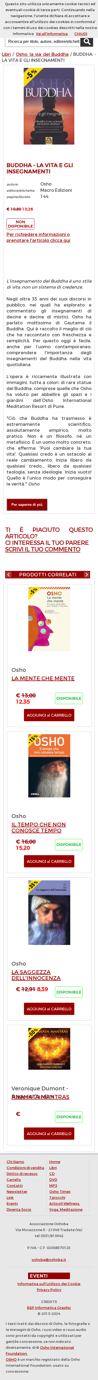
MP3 (53, 1185)
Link (10, 1197)
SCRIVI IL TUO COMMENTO (42, 549)
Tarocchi (57, 1197)
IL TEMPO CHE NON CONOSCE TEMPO (38, 827)
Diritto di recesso (22, 1173)
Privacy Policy (49, 1290)
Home (54, 1161)
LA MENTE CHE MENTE (43, 678)
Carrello (14, 1179)
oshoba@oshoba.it (49, 1259)
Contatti (15, 1185)
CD (52, 1173)
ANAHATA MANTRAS (40, 1097)
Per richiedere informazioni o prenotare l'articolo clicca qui (38, 237)
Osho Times (60, 1191)
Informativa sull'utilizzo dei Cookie (48, 1284)
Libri (6, 54)
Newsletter (17, 1191)
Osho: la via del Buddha (42, 54)
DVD (53, 1179)
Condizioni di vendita (25, 1167)
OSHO (11, 1359)
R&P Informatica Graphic (49, 1307)
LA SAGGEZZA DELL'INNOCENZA (36, 975)
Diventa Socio (19, 1209)
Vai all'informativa (52, 33)
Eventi (12, 1203)
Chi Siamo (15, 1161)
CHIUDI (80, 33)
